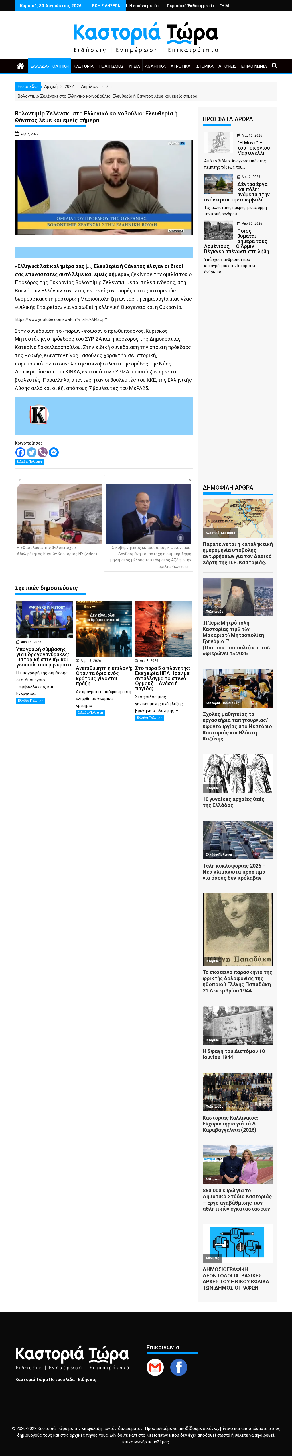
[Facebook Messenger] (54, 452)
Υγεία (134, 66)
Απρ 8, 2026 (149, 661)
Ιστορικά (204, 66)
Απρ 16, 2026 (31, 642)
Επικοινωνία (254, 66)
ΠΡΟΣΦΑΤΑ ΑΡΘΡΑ (228, 119)
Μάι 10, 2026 (252, 135)
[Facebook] (20, 452)
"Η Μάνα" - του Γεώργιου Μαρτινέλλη (217, 5)
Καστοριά (84, 66)
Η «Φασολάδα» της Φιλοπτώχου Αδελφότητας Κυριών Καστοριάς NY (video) (57, 550)
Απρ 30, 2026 (252, 224)
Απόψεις (227, 66)
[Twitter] (31, 452)
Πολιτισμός (111, 66)
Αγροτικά (180, 66)
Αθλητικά (155, 66)
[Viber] (43, 452)
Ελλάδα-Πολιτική (50, 66)
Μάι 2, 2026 (251, 177)
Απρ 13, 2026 (90, 661)
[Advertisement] (238, 382)
